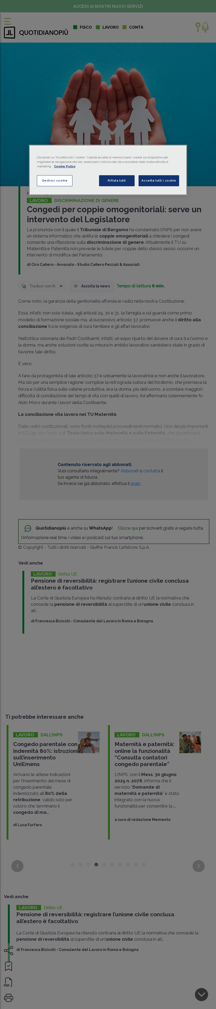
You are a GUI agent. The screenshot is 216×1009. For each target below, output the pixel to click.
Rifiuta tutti (117, 180)
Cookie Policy (64, 166)
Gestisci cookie (55, 180)
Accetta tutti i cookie (158, 180)
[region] (108, 170)
